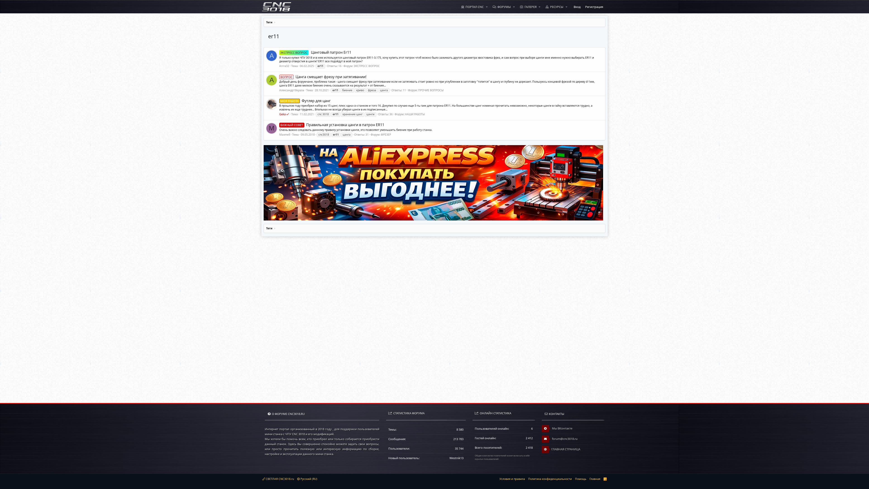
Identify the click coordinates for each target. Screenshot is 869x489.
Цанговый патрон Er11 (315, 52)
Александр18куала (291, 90)
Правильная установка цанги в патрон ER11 (332, 124)
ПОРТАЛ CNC (475, 7)
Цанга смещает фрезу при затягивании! (323, 76)
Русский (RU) (308, 479)
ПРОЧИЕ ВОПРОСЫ (431, 90)
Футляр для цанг (305, 100)
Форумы (504, 7)
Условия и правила (512, 479)
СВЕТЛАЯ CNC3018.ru (279, 479)
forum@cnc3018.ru (564, 439)
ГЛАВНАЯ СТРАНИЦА (565, 449)
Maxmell (284, 135)
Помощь (580, 479)
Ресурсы (556, 7)
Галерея (531, 7)
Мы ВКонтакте (561, 428)
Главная (595, 479)
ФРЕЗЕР (386, 135)
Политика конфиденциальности (550, 479)
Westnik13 (456, 458)
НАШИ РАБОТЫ (415, 114)
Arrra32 (284, 66)
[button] (486, 6)
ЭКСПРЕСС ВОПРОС (367, 66)
